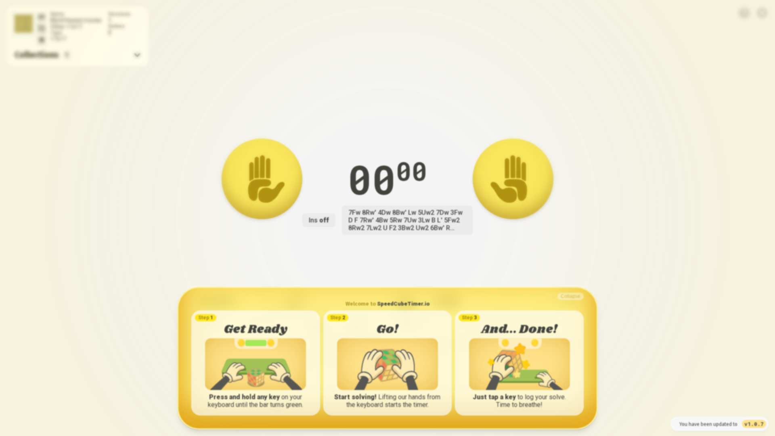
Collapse (570, 296)
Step (205, 318)
